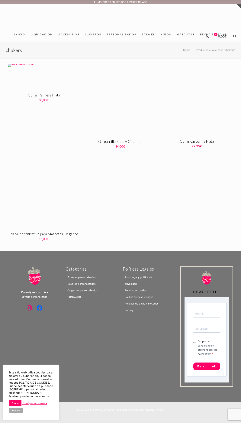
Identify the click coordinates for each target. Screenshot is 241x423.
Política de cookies (136, 290)
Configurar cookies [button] (34, 403)
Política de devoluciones (139, 296)
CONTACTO (74, 296)
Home (186, 49)
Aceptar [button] (15, 403)
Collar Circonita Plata (197, 141)
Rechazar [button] (16, 410)
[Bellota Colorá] (120, 16)
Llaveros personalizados (81, 283)
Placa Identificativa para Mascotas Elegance (44, 234)
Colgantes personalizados (82, 290)
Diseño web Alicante (142, 409)
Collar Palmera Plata (44, 95)
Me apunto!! (207, 366)
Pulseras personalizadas (81, 277)
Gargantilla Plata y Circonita (120, 141)
